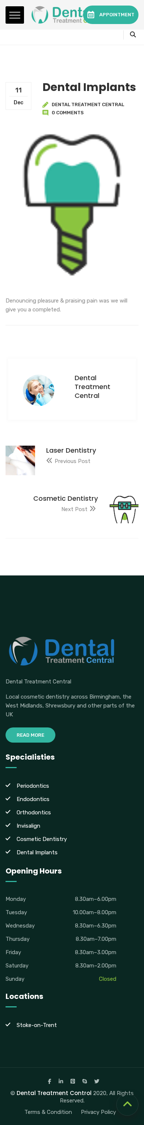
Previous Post (72, 461)
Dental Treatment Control (54, 1093)
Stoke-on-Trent (37, 1025)
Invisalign (28, 825)
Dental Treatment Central (88, 104)
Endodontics (33, 799)
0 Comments (68, 112)
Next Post (74, 509)
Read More (30, 735)
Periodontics (33, 786)
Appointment (116, 14)
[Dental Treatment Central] (68, 15)
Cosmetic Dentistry (42, 839)
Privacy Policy (98, 1112)
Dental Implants (37, 852)
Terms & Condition (48, 1112)
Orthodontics (34, 812)
